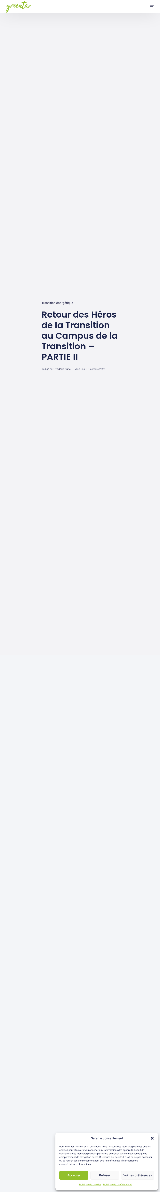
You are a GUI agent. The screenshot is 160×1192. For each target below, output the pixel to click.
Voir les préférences (137, 1175)
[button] (152, 1138)
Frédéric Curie (63, 369)
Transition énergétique (57, 303)
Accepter (73, 1175)
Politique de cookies (90, 1184)
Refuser (104, 1175)
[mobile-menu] (148, 7)
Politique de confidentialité (117, 1184)
